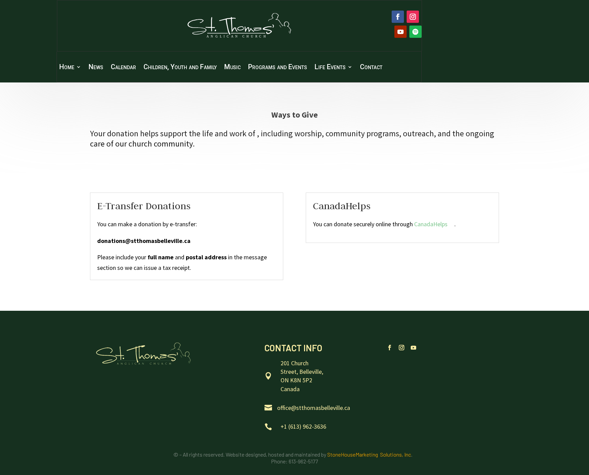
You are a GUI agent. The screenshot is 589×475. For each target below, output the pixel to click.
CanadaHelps (431, 224)
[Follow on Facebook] (398, 17)
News (96, 67)
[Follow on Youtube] (400, 32)
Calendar (123, 67)
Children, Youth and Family (180, 67)
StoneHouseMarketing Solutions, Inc (369, 454)
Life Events (330, 67)
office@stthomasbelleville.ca (313, 408)
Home (66, 67)
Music (232, 67)
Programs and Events (277, 67)
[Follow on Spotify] (415, 32)
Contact (371, 67)
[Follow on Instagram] (413, 17)
